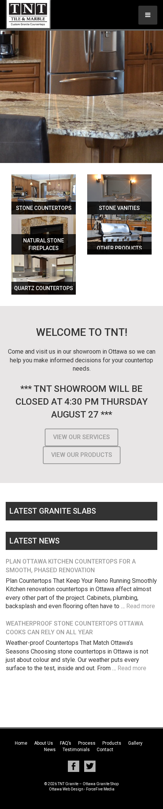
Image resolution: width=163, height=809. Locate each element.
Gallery (135, 743)
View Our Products (81, 454)
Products (111, 743)
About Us (43, 743)
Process (87, 743)
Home (21, 743)
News (50, 749)
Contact (105, 749)
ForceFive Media (100, 789)
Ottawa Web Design (66, 789)
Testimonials (76, 749)
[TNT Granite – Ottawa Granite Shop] (36, 14)
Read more (140, 606)
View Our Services (81, 437)
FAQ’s (65, 743)
